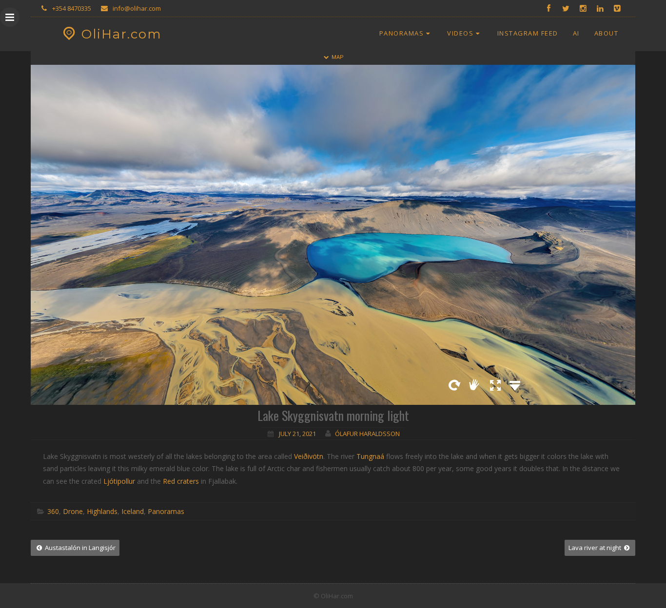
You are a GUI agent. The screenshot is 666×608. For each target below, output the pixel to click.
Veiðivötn (308, 456)
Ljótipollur (119, 481)
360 (53, 511)
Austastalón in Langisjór (79, 547)
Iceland (132, 511)
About (606, 33)
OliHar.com (121, 34)
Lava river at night (595, 547)
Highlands (102, 511)
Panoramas (401, 33)
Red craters (181, 481)
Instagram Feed (527, 33)
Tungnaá (370, 456)
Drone (73, 511)
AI (576, 33)
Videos (460, 33)
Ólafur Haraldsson (367, 433)
